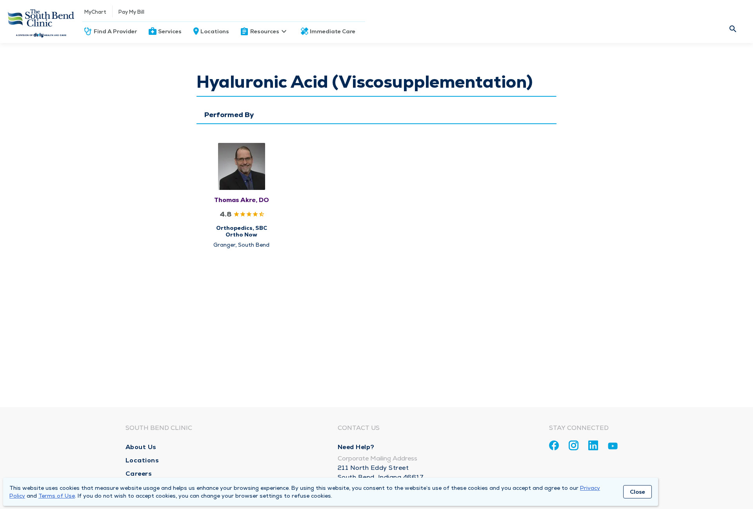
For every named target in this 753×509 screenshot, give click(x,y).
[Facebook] (554, 445)
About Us (141, 447)
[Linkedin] (593, 445)
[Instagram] (573, 445)
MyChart (95, 12)
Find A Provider (115, 31)
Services (170, 31)
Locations (214, 31)
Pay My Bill (131, 12)
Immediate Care (332, 31)
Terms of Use (56, 495)
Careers (139, 473)
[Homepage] (41, 21)
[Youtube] (613, 447)
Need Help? (356, 447)
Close (637, 491)
